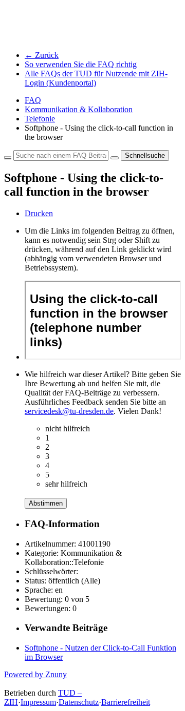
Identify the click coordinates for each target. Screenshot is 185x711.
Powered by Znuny (35, 674)
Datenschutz (79, 702)
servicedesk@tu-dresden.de (69, 411)
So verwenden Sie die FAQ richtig (81, 64)
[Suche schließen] (7, 157)
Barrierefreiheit (125, 702)
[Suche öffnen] (114, 157)
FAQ (33, 100)
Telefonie (40, 118)
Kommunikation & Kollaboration (79, 109)
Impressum (38, 702)
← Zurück (42, 55)
